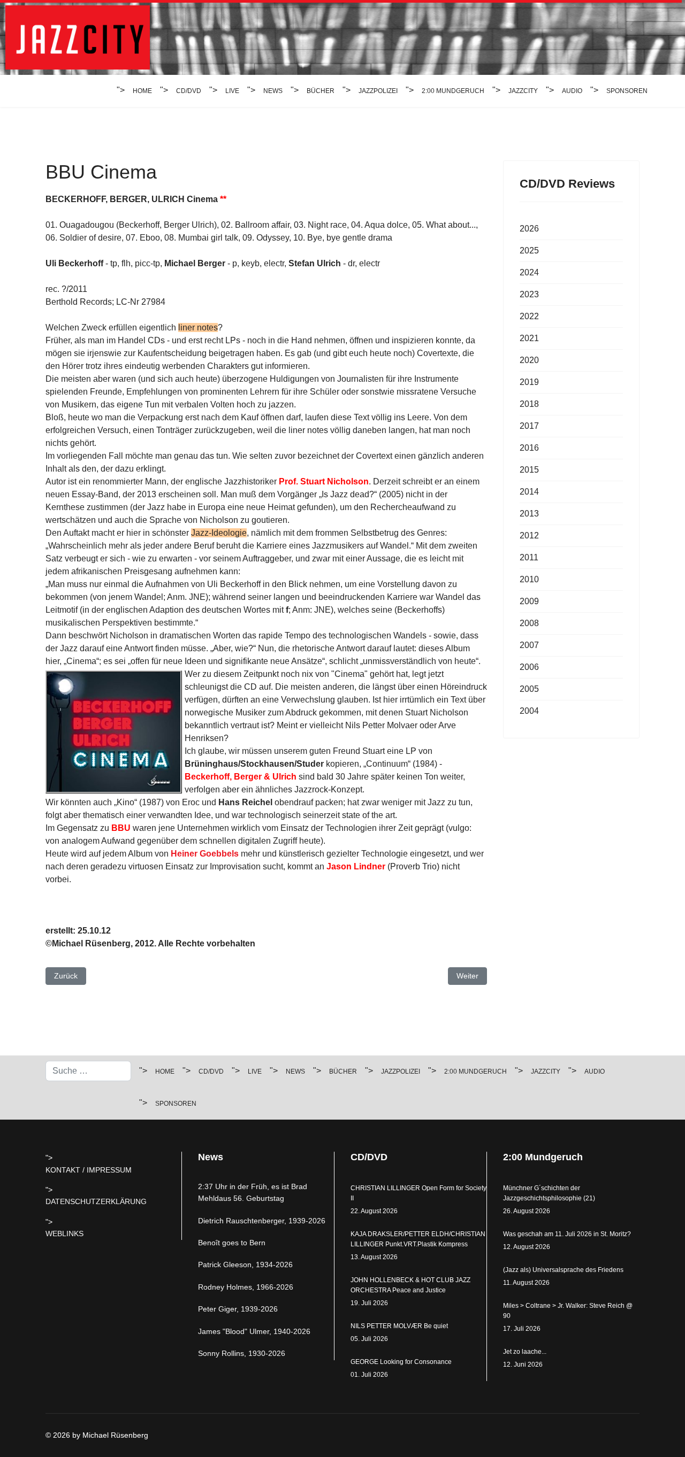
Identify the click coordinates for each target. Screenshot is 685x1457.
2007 (529, 645)
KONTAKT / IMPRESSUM (88, 1170)
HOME (142, 91)
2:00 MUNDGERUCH (453, 91)
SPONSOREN (627, 91)
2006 (529, 667)
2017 (529, 425)
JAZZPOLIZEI (378, 91)
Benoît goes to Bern (231, 1242)
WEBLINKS (64, 1233)
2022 (529, 316)
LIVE (232, 91)
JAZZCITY (523, 91)
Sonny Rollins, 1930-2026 (241, 1353)
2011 (529, 557)
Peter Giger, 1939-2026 (238, 1309)
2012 (529, 535)
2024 (529, 272)
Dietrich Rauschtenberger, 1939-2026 (261, 1220)
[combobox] (88, 1071)
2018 (529, 403)
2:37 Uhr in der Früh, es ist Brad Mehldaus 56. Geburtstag (252, 1192)
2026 (529, 228)
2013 (529, 513)
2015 (529, 469)
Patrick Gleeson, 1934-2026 (245, 1264)
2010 (529, 579)
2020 (529, 360)
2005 (529, 688)
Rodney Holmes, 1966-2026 (245, 1287)
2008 (529, 623)
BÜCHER (320, 91)
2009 (529, 601)
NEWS (273, 91)
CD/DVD (188, 91)
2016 (529, 447)
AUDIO (572, 91)
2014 (529, 491)
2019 (529, 382)
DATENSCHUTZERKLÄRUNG (96, 1201)
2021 (529, 338)
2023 (529, 294)
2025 (529, 250)
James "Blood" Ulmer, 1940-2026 (254, 1331)
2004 (529, 710)
